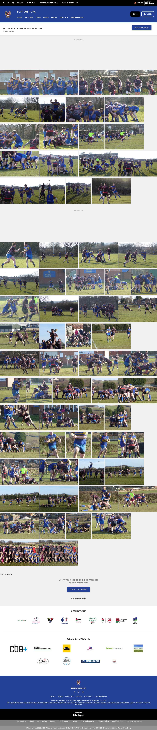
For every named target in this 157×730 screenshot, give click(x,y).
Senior (20, 3)
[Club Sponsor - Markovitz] (90, 661)
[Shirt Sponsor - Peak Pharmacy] (114, 649)
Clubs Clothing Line (70, 3)
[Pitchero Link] (149, 3)
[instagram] (13, 2)
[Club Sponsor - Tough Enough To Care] (66, 661)
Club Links (31, 3)
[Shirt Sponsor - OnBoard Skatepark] (66, 649)
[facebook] (4, 2)
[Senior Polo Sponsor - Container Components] (42, 649)
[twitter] (8, 2)
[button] (19, 17)
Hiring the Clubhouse (48, 3)
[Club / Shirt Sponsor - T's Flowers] (42, 661)
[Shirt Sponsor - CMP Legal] (90, 649)
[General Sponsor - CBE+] (19, 649)
